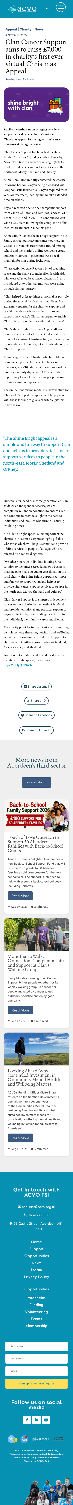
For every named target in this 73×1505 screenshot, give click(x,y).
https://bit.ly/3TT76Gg (18, 665)
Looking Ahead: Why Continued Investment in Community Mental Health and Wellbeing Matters (36, 1094)
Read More (20, 895)
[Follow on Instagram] (46, 1420)
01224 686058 (38, 1215)
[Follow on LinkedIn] (36, 1420)
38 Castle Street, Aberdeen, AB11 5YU (38, 1226)
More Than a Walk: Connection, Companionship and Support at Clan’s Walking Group (36, 973)
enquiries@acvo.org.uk (38, 1207)
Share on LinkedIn (38, 730)
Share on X (38, 700)
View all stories (36, 782)
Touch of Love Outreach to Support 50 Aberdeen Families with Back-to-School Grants (36, 856)
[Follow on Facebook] (27, 1420)
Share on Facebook (38, 715)
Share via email (38, 686)
